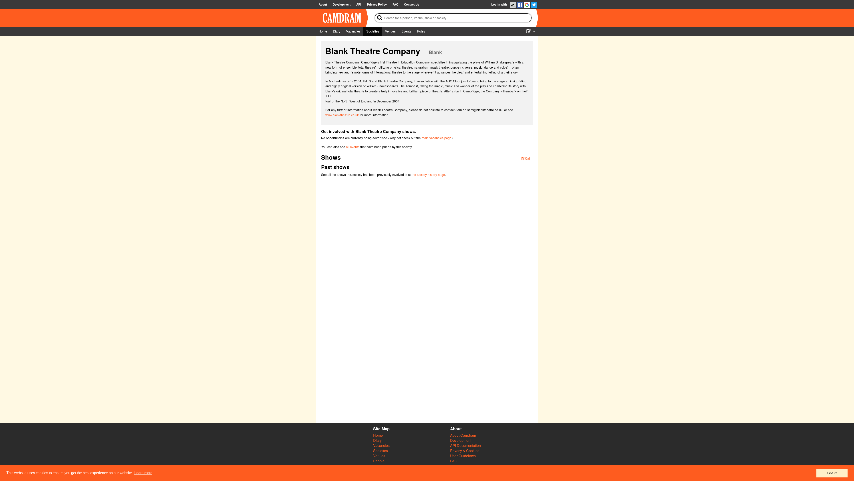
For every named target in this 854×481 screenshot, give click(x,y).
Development (460, 440)
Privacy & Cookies (464, 450)
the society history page (428, 174)
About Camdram (463, 435)
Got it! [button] (832, 473)
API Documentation (465, 445)
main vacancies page (436, 138)
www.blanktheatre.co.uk (342, 115)
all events (352, 147)
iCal (527, 158)
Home (378, 435)
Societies (380, 450)
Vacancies (381, 445)
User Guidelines (463, 455)
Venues (379, 455)
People (379, 460)
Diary (377, 440)
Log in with (499, 4)
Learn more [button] (143, 473)
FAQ (453, 460)
